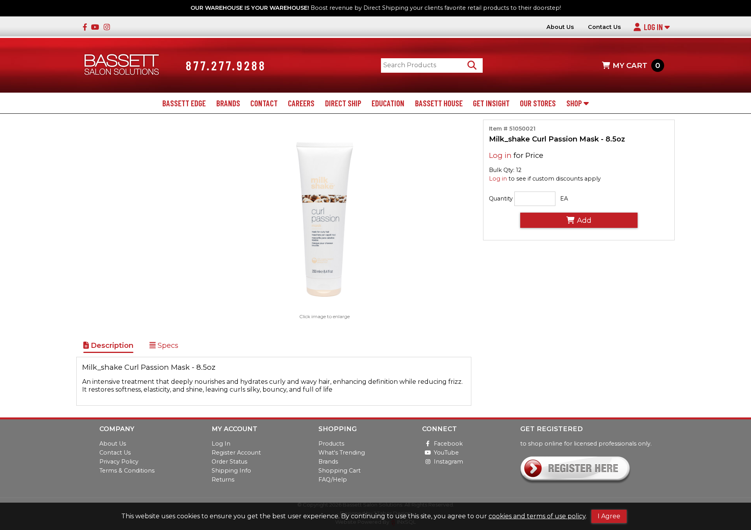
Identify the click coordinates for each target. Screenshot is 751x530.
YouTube (446, 452)
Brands (228, 103)
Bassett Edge (184, 103)
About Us (560, 27)
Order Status (229, 461)
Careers (301, 103)
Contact (264, 103)
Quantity (501, 198)
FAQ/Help (332, 479)
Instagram (448, 461)
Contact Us (604, 27)
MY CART (636, 65)
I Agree (609, 516)
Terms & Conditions (127, 470)
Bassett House (439, 103)
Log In (654, 27)
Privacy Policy (118, 461)
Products (331, 443)
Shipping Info (231, 470)
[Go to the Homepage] (122, 65)
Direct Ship (343, 103)
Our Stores (538, 103)
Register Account (236, 452)
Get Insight (491, 103)
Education (388, 103)
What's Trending (341, 452)
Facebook (448, 443)
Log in (500, 155)
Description (111, 345)
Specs (167, 345)
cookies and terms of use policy (537, 516)
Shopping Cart (339, 470)
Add (584, 220)
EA (564, 198)
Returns (223, 479)
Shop (575, 103)
